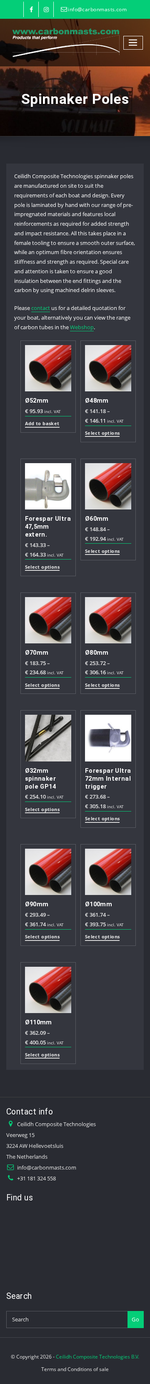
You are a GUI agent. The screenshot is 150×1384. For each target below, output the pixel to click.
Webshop (82, 327)
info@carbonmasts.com (97, 9)
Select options (102, 433)
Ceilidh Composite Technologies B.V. (97, 1356)
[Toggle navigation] (133, 43)
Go (135, 1319)
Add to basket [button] (42, 423)
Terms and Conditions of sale (75, 1369)
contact (40, 308)
